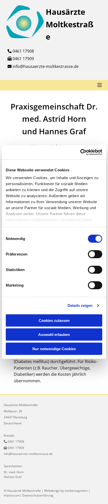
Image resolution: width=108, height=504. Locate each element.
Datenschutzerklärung (37, 495)
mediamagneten (76, 490)
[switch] (95, 254)
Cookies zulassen (54, 320)
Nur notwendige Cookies (54, 348)
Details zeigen (80, 305)
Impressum (12, 495)
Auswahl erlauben (54, 334)
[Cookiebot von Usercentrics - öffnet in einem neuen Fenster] (80, 152)
